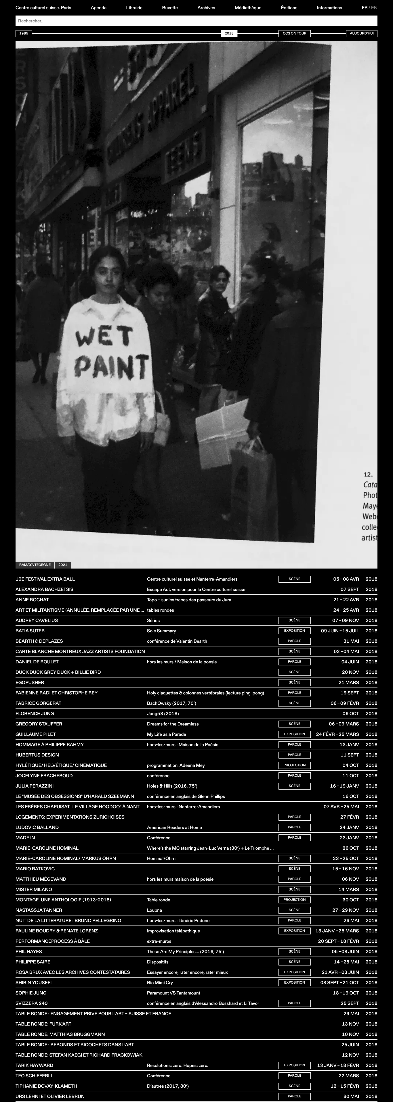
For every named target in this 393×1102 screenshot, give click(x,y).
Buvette (170, 7)
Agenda (99, 7)
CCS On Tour (294, 33)
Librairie (134, 7)
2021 (62, 564)
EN (374, 7)
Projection (294, 765)
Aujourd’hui (362, 33)
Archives (206, 7)
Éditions (289, 7)
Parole (294, 641)
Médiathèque (248, 7)
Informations (329, 7)
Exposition (294, 630)
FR (365, 7)
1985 (23, 33)
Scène (295, 579)
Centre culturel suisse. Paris (43, 7)
